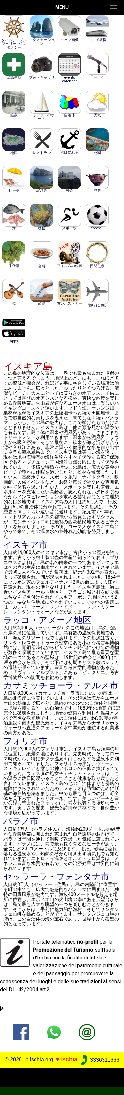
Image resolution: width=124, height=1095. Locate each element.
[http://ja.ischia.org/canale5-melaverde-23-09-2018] (87, 1032)
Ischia (69, 1059)
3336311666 (104, 1060)
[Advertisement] (62, 1076)
